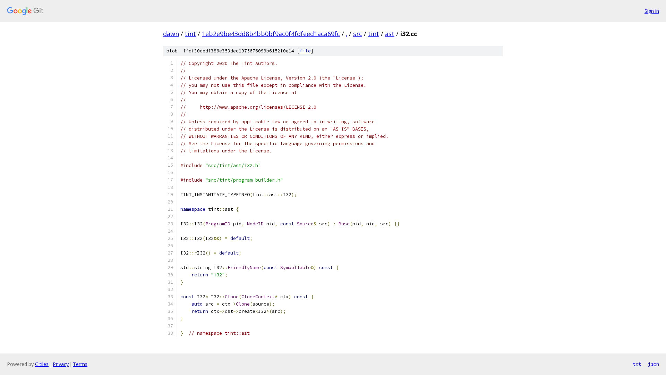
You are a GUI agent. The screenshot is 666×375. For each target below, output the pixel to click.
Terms (80, 364)
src (357, 34)
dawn (171, 34)
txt (637, 364)
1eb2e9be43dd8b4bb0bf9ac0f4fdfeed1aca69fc (271, 34)
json (653, 364)
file (305, 51)
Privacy (61, 364)
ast (389, 34)
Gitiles (42, 364)
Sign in (651, 11)
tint (190, 34)
